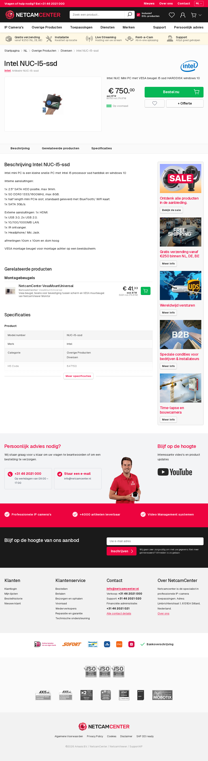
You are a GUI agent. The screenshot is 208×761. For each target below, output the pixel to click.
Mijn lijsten (11, 593)
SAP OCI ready (145, 736)
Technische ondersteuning (72, 618)
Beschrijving (20, 148)
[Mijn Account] (183, 16)
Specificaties (101, 148)
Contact (184, 3)
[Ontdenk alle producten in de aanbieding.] (180, 178)
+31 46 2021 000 (53, 3)
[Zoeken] (130, 15)
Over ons (166, 3)
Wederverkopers (66, 608)
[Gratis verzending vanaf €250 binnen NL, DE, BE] (180, 232)
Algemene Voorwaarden (69, 736)
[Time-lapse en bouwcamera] (180, 388)
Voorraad (61, 603)
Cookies (111, 736)
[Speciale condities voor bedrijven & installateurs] (180, 334)
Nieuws (149, 3)
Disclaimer (126, 736)
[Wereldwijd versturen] (180, 285)
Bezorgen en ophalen (69, 598)
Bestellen (61, 589)
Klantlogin (10, 589)
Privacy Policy (95, 736)
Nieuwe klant (12, 603)
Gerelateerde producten (60, 148)
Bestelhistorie (13, 598)
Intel (7, 70)
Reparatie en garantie (69, 613)
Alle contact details (119, 613)
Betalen (60, 593)
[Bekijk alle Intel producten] (189, 66)
